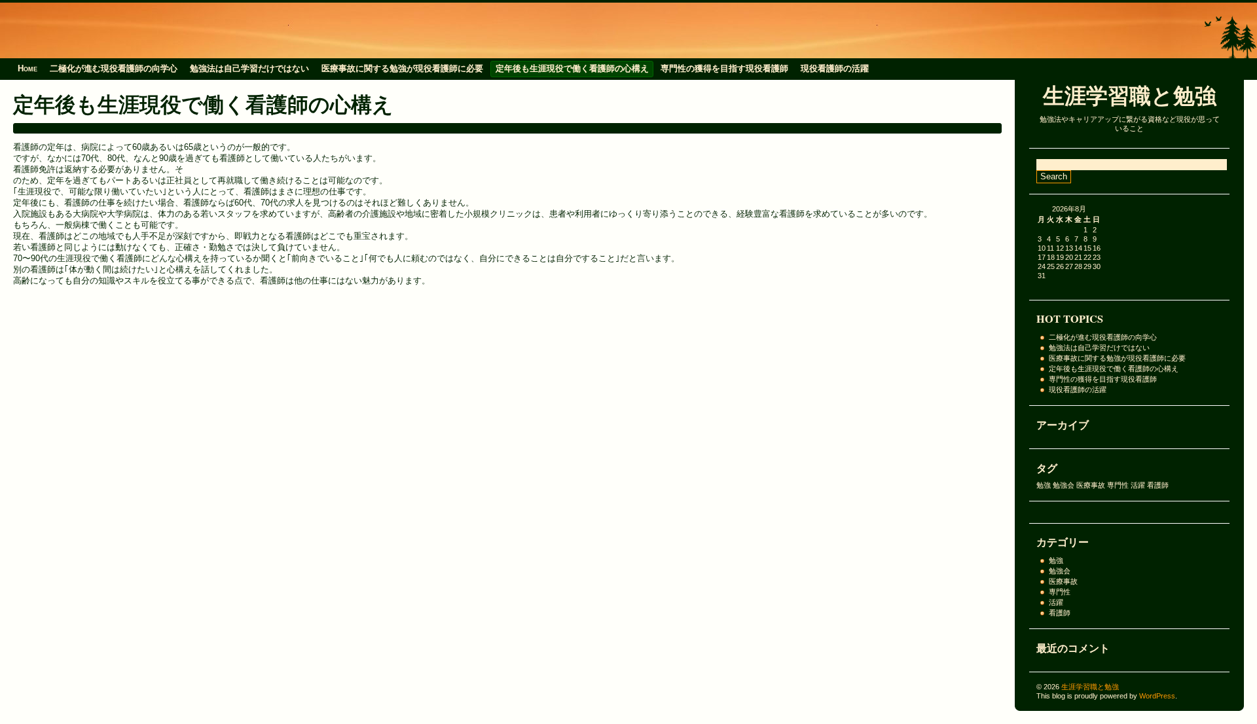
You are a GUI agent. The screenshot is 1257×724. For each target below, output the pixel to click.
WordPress (1157, 696)
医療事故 (1090, 485)
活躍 (1138, 485)
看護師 (1158, 485)
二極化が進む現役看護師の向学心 (113, 68)
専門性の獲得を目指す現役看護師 (724, 68)
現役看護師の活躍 (835, 68)
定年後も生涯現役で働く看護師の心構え (572, 68)
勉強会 (1063, 485)
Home (27, 68)
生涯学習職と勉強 (1129, 95)
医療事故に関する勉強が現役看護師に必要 (402, 68)
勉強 (1043, 485)
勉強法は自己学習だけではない (249, 68)
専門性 (1118, 485)
